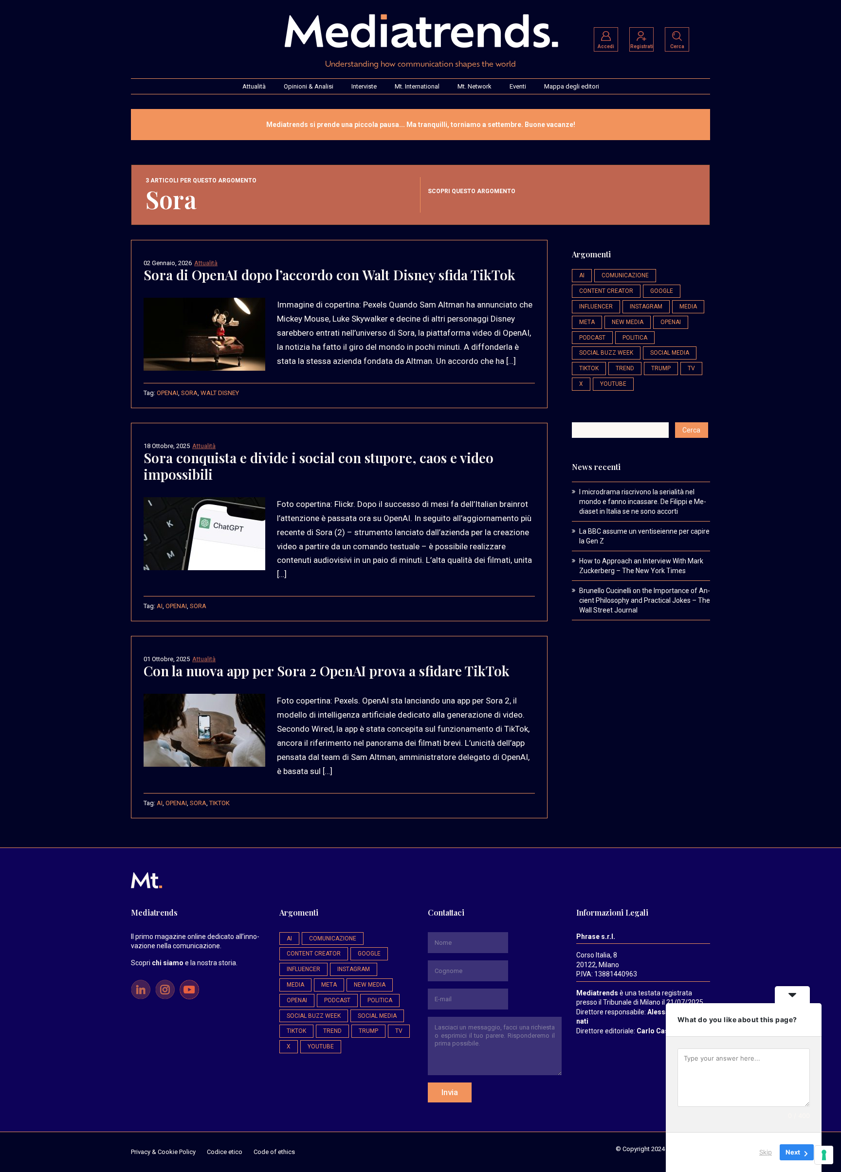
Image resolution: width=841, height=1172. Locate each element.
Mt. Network (474, 86)
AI (160, 606)
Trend (625, 368)
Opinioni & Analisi (308, 86)
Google (661, 291)
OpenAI (167, 393)
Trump (661, 368)
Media (688, 306)
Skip (765, 1152)
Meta (587, 322)
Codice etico (224, 1151)
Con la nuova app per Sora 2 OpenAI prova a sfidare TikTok (327, 671)
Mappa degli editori (571, 86)
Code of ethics (274, 1151)
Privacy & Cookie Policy (163, 1151)
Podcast (592, 337)
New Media (627, 322)
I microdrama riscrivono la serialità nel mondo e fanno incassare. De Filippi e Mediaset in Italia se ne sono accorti (642, 501)
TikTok (219, 803)
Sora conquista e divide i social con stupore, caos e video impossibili (319, 466)
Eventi (518, 86)
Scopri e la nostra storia (183, 963)
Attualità (254, 86)
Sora (189, 393)
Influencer (596, 306)
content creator (606, 291)
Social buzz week (606, 352)
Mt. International (417, 86)
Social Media (669, 352)
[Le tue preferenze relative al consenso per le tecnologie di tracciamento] (824, 1155)
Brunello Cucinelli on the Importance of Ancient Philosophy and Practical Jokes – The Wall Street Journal (644, 600)
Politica (634, 337)
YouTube (613, 383)
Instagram (646, 306)
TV (691, 368)
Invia (449, 1092)
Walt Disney (220, 393)
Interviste (364, 86)
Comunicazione (625, 275)
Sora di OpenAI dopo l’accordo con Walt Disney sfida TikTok (329, 275)
